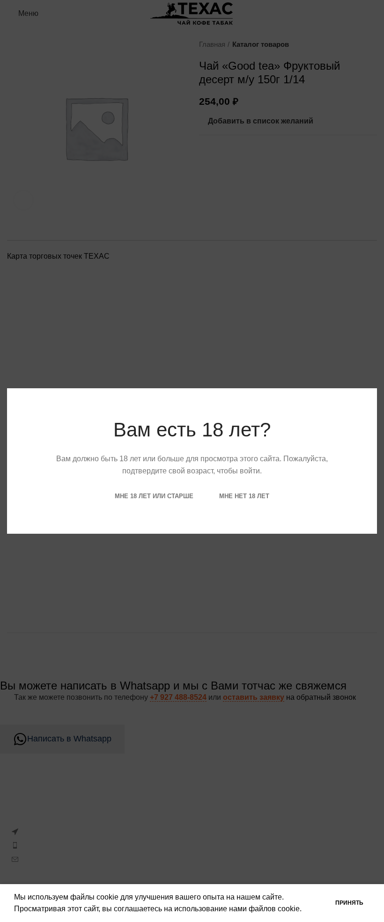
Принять (349, 903)
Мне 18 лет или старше (154, 496)
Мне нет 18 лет (244, 496)
